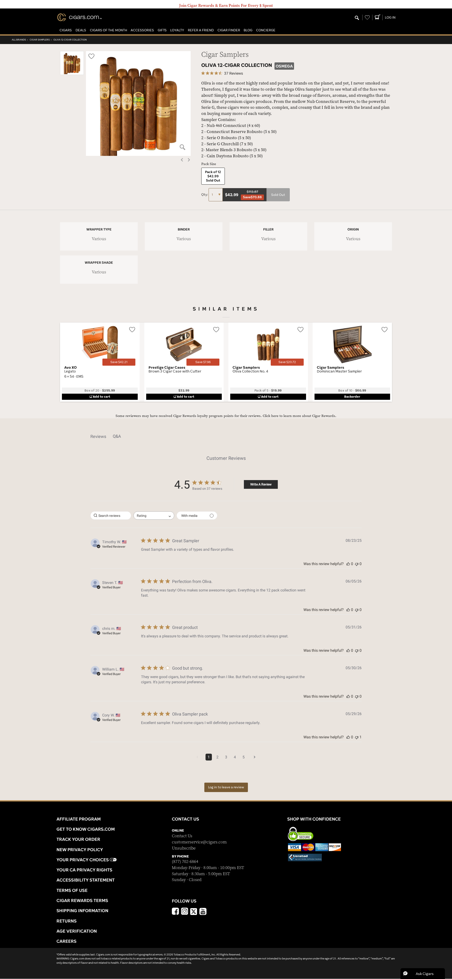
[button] (66, 30)
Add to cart (101, 396)
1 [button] (209, 757)
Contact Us (182, 836)
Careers (66, 941)
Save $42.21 (118, 362)
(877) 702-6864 (185, 861)
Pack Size (208, 164)
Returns (66, 921)
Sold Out (278, 195)
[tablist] (226, 436)
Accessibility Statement (85, 880)
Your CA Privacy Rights (84, 870)
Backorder (352, 396)
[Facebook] (175, 911)
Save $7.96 (203, 362)
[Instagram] (184, 911)
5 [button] (243, 757)
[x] (193, 911)
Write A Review (261, 484)
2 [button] (217, 757)
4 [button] (235, 757)
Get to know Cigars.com (85, 829)
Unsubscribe (184, 848)
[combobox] (153, 515)
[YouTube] (202, 911)
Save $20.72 (287, 362)
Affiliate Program (78, 819)
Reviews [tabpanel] (98, 436)
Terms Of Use (72, 890)
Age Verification (76, 931)
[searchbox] (110, 515)
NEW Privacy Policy (79, 849)
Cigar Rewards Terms (82, 900)
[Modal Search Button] (357, 18)
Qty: (205, 194)
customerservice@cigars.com (199, 842)
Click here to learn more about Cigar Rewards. (299, 416)
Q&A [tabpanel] (117, 436)
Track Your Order (78, 839)
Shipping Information (82, 910)
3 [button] (226, 757)
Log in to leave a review (226, 787)
